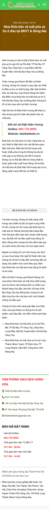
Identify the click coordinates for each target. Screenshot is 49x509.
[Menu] (4, 4)
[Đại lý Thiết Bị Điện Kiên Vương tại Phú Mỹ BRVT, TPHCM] (22, 4)
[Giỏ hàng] (44, 4)
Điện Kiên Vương (20, 23)
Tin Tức (32, 23)
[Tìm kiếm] (39, 4)
